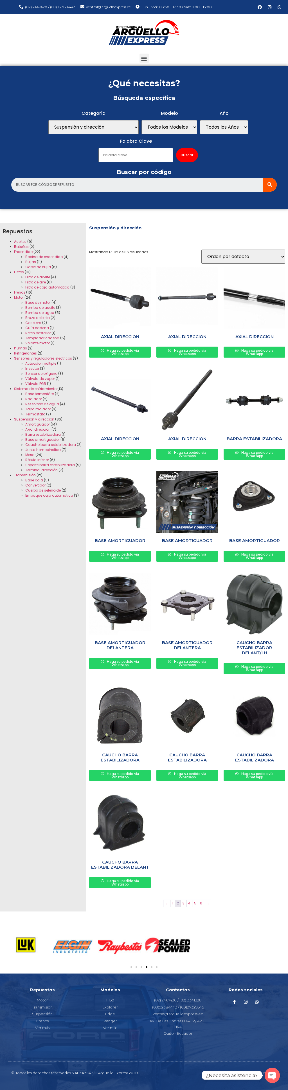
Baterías (21, 246)
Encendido (23, 251)
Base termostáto (39, 393)
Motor (19, 297)
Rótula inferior (37, 459)
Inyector (32, 368)
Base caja (34, 480)
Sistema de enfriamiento (35, 388)
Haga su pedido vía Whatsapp (122, 352)
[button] (144, 58)
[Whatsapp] (279, 7)
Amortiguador (37, 424)
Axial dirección (38, 429)
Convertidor (35, 485)
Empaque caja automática (49, 495)
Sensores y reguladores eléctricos (43, 358)
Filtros (19, 272)
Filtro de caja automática (47, 287)
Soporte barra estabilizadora (50, 465)
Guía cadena (37, 327)
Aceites (20, 241)
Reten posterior (38, 333)
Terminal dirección (41, 470)
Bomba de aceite (40, 307)
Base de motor (38, 302)
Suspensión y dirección (34, 419)
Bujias (30, 261)
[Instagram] (270, 7)
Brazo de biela (37, 317)
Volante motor (37, 343)
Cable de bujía (38, 267)
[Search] (270, 185)
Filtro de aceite (37, 277)
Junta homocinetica (43, 449)
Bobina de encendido (44, 256)
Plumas (20, 348)
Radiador (33, 399)
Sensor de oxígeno (41, 373)
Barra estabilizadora (43, 434)
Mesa (30, 454)
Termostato (35, 414)
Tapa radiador (38, 409)
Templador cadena (42, 338)
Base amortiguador (42, 439)
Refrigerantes (25, 353)
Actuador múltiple (40, 363)
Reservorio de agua (42, 404)
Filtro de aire (35, 282)
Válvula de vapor (40, 378)
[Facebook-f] (234, 1001)
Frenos (19, 292)
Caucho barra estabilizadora (50, 444)
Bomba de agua (39, 312)
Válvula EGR (35, 383)
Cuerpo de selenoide (43, 490)
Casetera (33, 322)
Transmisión (25, 475)
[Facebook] (260, 7)
